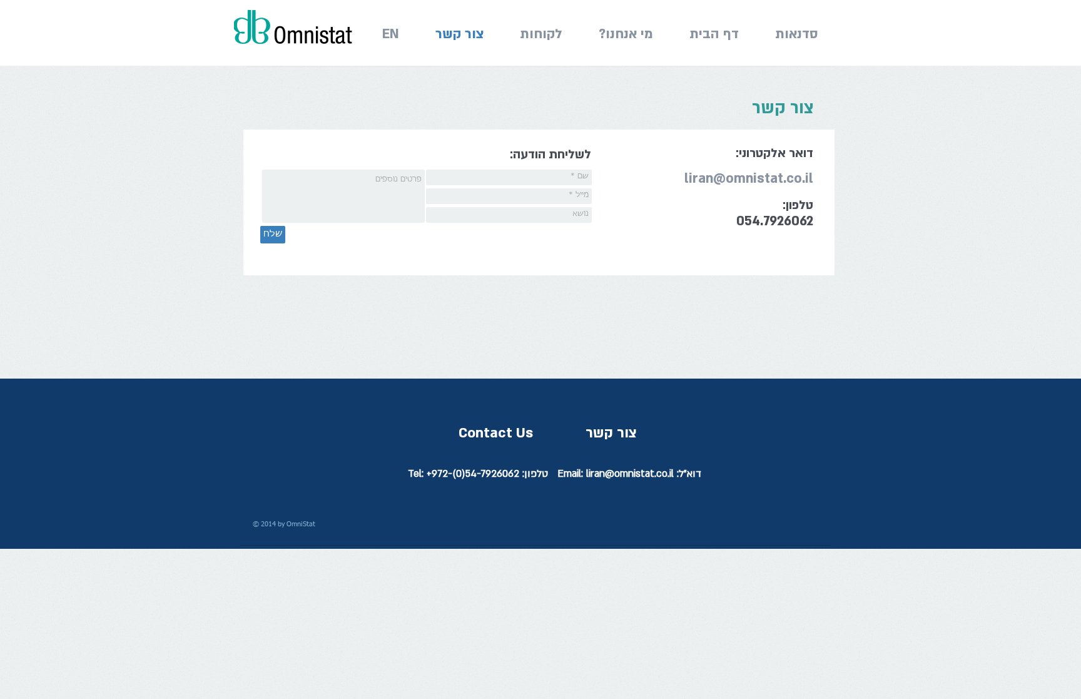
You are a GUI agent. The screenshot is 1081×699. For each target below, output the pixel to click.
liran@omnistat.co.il (748, 179)
